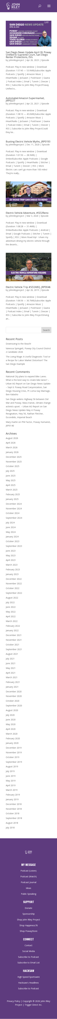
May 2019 (11, 780)
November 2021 (14, 639)
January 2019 (12, 799)
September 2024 (14, 517)
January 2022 (12, 630)
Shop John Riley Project (28, 919)
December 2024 (14, 503)
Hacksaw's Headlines (28, 982)
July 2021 (10, 658)
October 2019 (12, 757)
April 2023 (11, 560)
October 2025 (12, 466)
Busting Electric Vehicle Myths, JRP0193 (28, 141)
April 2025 (11, 485)
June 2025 (11, 475)
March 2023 (11, 564)
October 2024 (12, 513)
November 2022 (14, 583)
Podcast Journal (28, 882)
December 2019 (14, 747)
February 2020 (13, 738)
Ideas (28, 888)
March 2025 (11, 489)
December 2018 (14, 804)
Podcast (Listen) (28, 870)
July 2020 (10, 715)
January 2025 (12, 499)
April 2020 (11, 729)
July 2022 (10, 602)
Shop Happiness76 (28, 925)
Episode (45, 60)
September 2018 (14, 818)
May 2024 (11, 532)
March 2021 (11, 677)
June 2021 (11, 663)
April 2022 (11, 616)
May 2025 (11, 480)
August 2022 (12, 597)
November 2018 (14, 808)
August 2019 (12, 766)
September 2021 (14, 649)
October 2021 (12, 644)
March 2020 (11, 733)
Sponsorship (28, 913)
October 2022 (12, 588)
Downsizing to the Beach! (18, 343)
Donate (28, 908)
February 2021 (13, 682)
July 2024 (10, 522)
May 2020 (11, 724)
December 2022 (14, 578)
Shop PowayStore (28, 931)
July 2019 (10, 771)
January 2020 (12, 743)
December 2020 (14, 691)
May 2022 (11, 611)
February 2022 (13, 625)
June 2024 (11, 527)
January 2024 (12, 536)
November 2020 (14, 696)
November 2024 (14, 508)
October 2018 (12, 813)
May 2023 (11, 555)
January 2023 (12, 574)
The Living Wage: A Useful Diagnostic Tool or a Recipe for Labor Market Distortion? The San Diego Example (28, 360)
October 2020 (12, 700)
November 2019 (14, 752)
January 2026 (12, 452)
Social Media (28, 951)
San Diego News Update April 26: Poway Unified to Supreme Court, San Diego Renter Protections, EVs (28, 55)
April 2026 (11, 442)
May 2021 (11, 668)
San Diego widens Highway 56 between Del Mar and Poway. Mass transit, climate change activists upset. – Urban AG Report (28, 403)
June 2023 (11, 550)
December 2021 (14, 635)
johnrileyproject (16, 60)
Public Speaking (28, 893)
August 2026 (12, 438)
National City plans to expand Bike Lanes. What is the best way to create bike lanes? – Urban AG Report (27, 380)
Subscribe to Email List (28, 962)
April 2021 (11, 672)
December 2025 (14, 456)
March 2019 (11, 789)
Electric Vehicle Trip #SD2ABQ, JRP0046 (28, 287)
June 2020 (11, 719)
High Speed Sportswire (28, 976)
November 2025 (14, 461)
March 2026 (11, 447)
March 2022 (11, 621)
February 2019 (13, 794)
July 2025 (10, 470)
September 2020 (14, 705)
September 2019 (14, 761)
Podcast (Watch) (28, 876)
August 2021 (12, 653)
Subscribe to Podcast (28, 956)
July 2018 (10, 827)
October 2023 (12, 541)
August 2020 (12, 710)
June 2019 (11, 775)
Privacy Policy (13, 1001)
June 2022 (11, 606)
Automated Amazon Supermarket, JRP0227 (25, 99)
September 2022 (14, 592)
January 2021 (12, 686)
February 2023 (13, 569)
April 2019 (11, 785)
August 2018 (12, 822)
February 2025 (13, 494)
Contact (28, 945)
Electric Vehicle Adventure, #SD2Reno (27, 213)
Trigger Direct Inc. (33, 1004)
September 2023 (14, 546)
